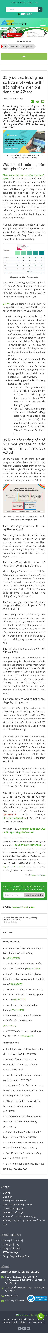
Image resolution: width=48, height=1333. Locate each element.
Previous (4, 33)
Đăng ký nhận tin (34, 894)
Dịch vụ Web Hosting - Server (17, 1204)
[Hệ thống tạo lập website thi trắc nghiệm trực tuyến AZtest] (14, 22)
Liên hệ (6, 1192)
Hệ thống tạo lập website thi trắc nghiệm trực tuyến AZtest (23, 1321)
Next (44, 33)
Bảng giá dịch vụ (11, 1244)
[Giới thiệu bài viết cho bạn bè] (32, 101)
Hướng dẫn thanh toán (14, 1200)
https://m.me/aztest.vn (14, 818)
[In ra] (38, 101)
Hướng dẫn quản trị (13, 1240)
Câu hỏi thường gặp (13, 1208)
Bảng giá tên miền (12, 1248)
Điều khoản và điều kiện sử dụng (19, 1216)
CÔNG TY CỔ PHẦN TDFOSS (28, 845)
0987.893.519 (26, 14)
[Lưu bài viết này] (43, 101)
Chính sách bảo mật (13, 1212)
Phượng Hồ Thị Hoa (38, 875)
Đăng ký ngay (14, 35)
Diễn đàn (7, 1196)
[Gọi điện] (40, 1316)
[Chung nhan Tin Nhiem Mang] (31, 1314)
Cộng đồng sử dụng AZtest (16, 1256)
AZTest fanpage (10, 1252)
